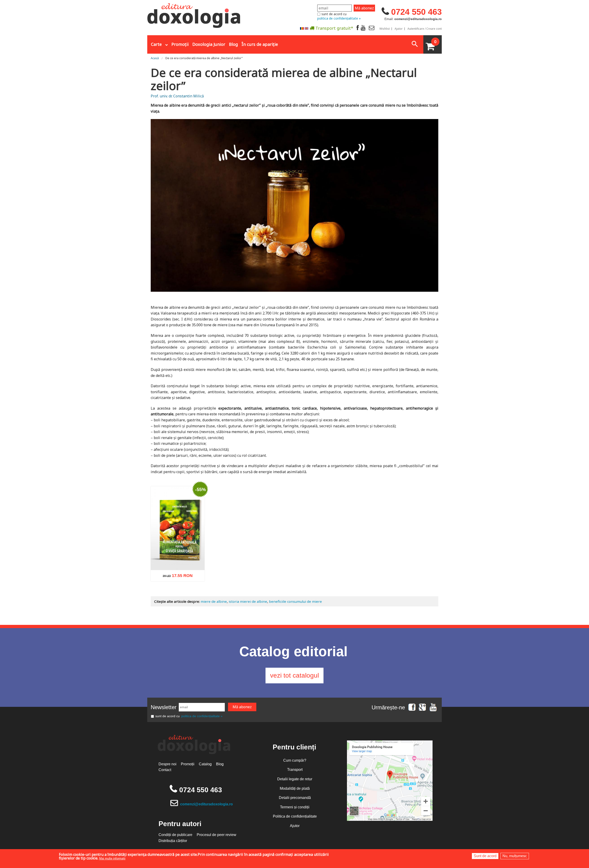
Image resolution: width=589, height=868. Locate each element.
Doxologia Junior (208, 44)
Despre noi (167, 764)
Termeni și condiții (294, 807)
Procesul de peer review (216, 835)
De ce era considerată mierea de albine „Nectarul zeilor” (204, 58)
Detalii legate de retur (294, 779)
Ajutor (399, 28)
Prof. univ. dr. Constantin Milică (177, 96)
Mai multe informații (112, 858)
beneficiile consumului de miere (295, 601)
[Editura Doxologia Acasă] (194, 14)
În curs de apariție (260, 44)
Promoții (180, 44)
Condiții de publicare (175, 835)
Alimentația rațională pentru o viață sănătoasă (177, 559)
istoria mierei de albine (248, 601)
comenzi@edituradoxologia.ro (206, 804)
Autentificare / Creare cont (424, 28)
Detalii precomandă (295, 798)
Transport (295, 770)
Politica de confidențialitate (295, 816)
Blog (233, 44)
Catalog (205, 764)
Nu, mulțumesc (514, 856)
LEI (190, 578)
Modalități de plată (295, 788)
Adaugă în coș (172, 598)
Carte (156, 44)
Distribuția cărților (173, 841)
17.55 (175, 577)
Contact (165, 770)
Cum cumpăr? (294, 760)
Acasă (155, 58)
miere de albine (214, 601)
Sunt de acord (485, 856)
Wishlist (384, 28)
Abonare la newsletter (303, 39)
